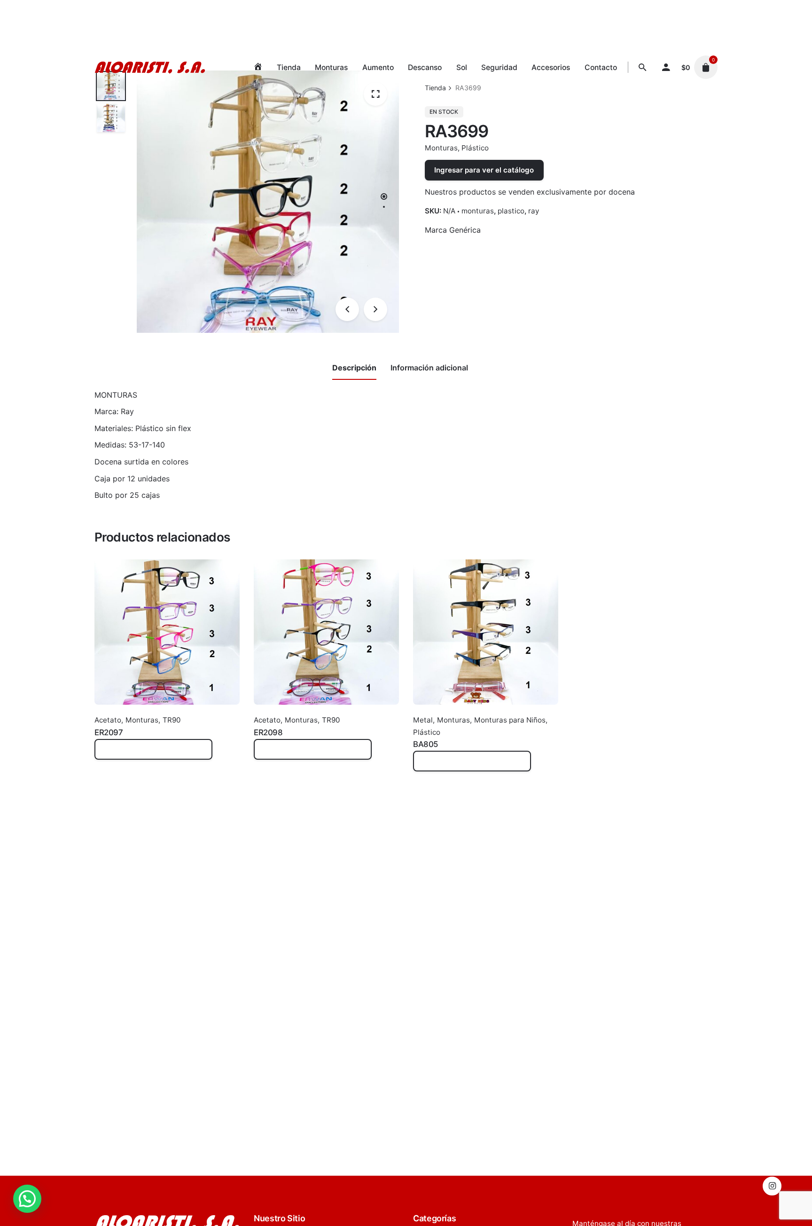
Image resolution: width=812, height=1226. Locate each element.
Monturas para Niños (510, 719)
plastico (511, 210)
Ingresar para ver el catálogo (484, 169)
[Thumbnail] (149, 67)
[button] (27, 1199)
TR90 (171, 719)
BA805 (425, 744)
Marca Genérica (453, 230)
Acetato (107, 719)
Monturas (441, 147)
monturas (477, 210)
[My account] (666, 67)
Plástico (475, 147)
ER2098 (268, 732)
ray (533, 210)
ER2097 (108, 732)
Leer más (110, 754)
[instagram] (772, 1186)
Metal (423, 719)
